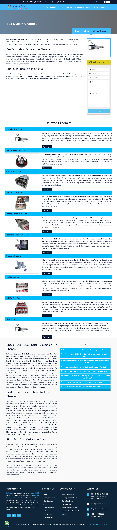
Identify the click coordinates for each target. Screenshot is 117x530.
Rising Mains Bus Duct (70, 508)
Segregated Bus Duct (69, 498)
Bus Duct (68, 7)
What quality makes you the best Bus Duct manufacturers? (86, 387)
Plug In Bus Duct (68, 495)
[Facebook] (104, 2)
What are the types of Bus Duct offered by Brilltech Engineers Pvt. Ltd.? (86, 362)
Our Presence (49, 508)
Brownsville (10, 411)
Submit (98, 111)
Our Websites (49, 517)
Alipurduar (16, 378)
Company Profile (56, 7)
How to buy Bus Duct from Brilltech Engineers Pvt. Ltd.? (86, 367)
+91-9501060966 (41, 2)
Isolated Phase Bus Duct (70, 511)
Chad (23, 411)
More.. (64, 514)
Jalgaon (18, 454)
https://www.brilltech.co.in (100, 509)
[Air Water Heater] (16, 7)
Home (46, 7)
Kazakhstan (10, 454)
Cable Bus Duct (67, 501)
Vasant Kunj (25, 378)
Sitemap (95, 7)
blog (88, 7)
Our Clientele (79, 7)
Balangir (25, 454)
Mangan (9, 378)
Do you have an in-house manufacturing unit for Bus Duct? (86, 371)
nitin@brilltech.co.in (61, 2)
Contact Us (104, 7)
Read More (46, 147)
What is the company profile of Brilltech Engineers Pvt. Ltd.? (85, 350)
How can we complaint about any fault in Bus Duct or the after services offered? (86, 377)
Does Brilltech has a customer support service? (86, 382)
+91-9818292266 (27, 2)
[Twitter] (107, 2)
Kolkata (18, 411)
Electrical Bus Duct (68, 504)
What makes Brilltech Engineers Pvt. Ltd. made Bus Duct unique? (86, 355)
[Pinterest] (109, 2)
